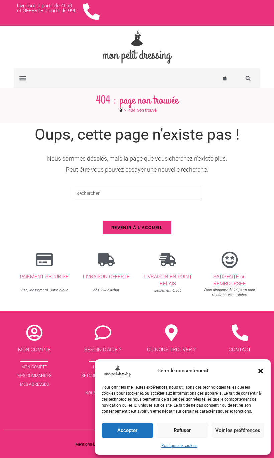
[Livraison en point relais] (167, 259)
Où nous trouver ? (171, 350)
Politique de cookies (179, 445)
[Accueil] (120, 110)
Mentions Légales (91, 444)
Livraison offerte (106, 277)
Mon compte (34, 350)
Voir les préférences (237, 430)
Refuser (182, 430)
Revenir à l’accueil (137, 227)
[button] (260, 371)
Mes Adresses (34, 384)
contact (240, 350)
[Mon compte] (34, 332)
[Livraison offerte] (106, 259)
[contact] (240, 332)
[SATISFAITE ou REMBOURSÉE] (229, 259)
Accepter (127, 430)
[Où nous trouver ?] (171, 332)
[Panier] (224, 78)
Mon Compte (34, 367)
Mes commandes (34, 375)
